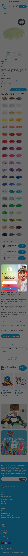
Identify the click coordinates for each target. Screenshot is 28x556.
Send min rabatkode (9, 288)
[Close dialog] (26, 265)
